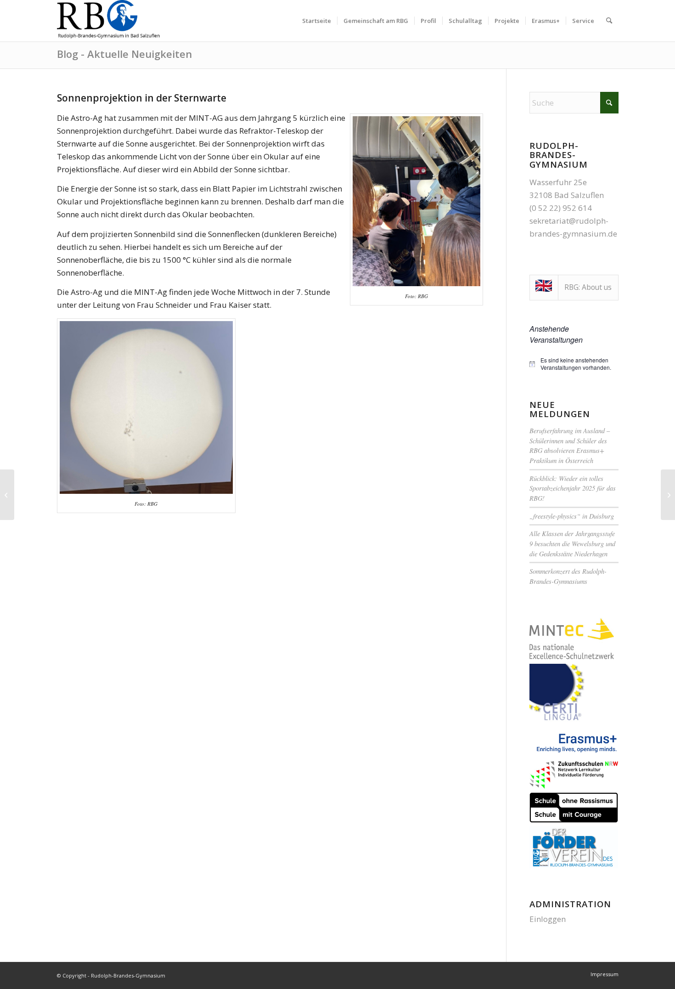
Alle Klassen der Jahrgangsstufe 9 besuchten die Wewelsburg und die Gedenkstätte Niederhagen (572, 543)
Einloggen (547, 919)
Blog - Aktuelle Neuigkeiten (124, 54)
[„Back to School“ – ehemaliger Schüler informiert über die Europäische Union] (7, 494)
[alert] (574, 364)
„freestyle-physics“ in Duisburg (571, 516)
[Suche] (609, 20)
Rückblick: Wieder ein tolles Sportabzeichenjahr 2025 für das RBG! (572, 488)
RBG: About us (588, 287)
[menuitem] (316, 20)
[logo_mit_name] (109, 20)
